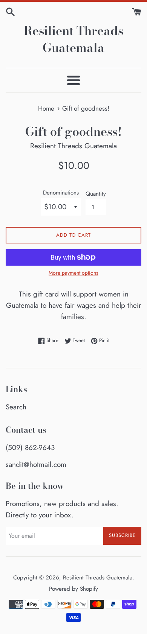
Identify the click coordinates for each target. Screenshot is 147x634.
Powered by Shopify (73, 589)
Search (16, 407)
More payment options (73, 273)
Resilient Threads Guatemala (73, 39)
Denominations (61, 193)
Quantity (96, 194)
